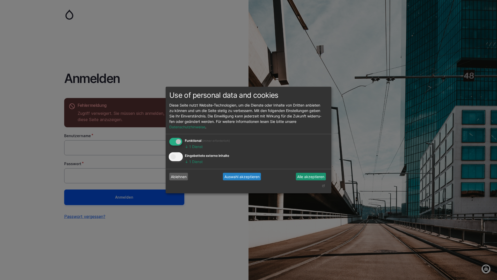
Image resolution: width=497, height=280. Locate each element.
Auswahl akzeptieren (242, 176)
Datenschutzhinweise (187, 127)
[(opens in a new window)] (323, 187)
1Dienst (194, 146)
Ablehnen (179, 176)
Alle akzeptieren (310, 176)
